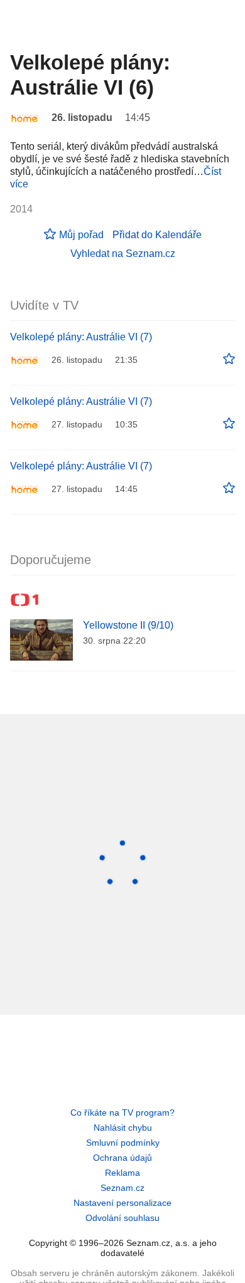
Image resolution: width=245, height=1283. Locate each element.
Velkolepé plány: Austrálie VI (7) (81, 337)
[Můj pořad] (229, 359)
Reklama (122, 1173)
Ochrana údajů (122, 1158)
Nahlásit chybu (123, 1128)
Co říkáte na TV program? (122, 1113)
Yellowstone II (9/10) (128, 625)
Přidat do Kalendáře (157, 234)
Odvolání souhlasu (122, 1218)
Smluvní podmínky (123, 1143)
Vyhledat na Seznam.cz (122, 253)
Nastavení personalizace (123, 1203)
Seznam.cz (122, 1188)
